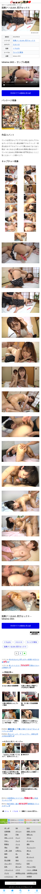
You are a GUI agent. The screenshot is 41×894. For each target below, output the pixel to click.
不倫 (17, 834)
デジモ (6, 873)
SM (17, 828)
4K (16, 876)
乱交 (28, 828)
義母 (5, 854)
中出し (6, 841)
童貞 (17, 860)
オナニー (18, 831)
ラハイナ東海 (18, 52)
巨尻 (28, 864)
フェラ (18, 841)
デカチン (18, 864)
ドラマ (18, 870)
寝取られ (30, 834)
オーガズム (30, 841)
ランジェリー (31, 847)
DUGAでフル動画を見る (20, 93)
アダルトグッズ (27, 887)
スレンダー (8, 864)
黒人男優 (7, 860)
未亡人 (29, 851)
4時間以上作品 (20, 873)
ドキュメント (8, 870)
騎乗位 (6, 844)
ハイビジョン (8, 876)
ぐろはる (16, 48)
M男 (17, 857)
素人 (28, 854)
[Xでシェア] (16, 653)
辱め (5, 847)
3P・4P (6, 828)
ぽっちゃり (30, 857)
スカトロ (16, 44)
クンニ (18, 844)
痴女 (5, 857)
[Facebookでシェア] (20, 653)
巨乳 (5, 867)
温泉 (5, 834)
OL (17, 854)
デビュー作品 (31, 867)
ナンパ (18, 838)
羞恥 (28, 844)
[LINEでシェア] (24, 653)
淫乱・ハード (8, 838)
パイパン (30, 860)
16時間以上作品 (32, 873)
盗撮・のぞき (31, 831)
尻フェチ (18, 867)
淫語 (17, 847)
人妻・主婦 (8, 851)
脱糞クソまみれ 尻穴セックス (24, 40)
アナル (29, 838)
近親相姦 (7, 831)
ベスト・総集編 (32, 870)
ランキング (19, 887)
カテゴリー (12, 887)
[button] (34, 883)
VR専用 (29, 876)
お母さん (18, 851)
